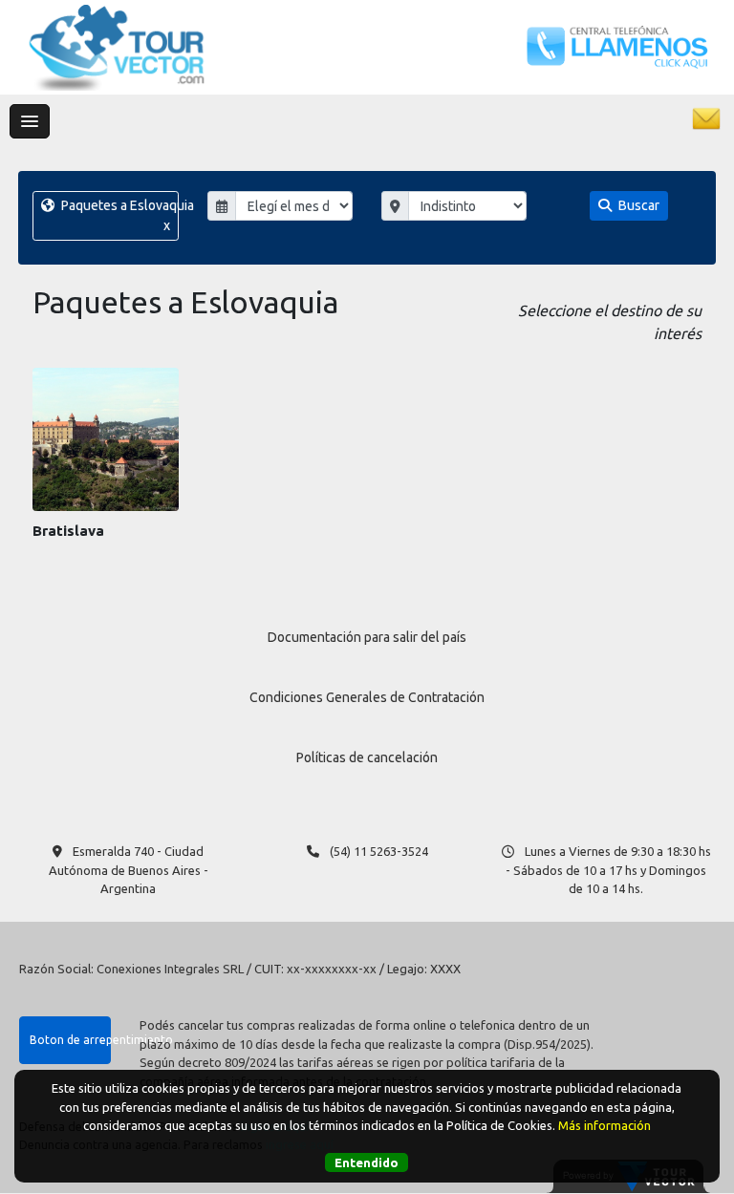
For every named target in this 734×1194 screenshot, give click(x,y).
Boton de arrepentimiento (70, 1040)
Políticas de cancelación (367, 757)
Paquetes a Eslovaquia (118, 215)
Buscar (637, 205)
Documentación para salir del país (367, 637)
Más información (604, 1125)
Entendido (367, 1162)
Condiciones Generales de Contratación (367, 697)
